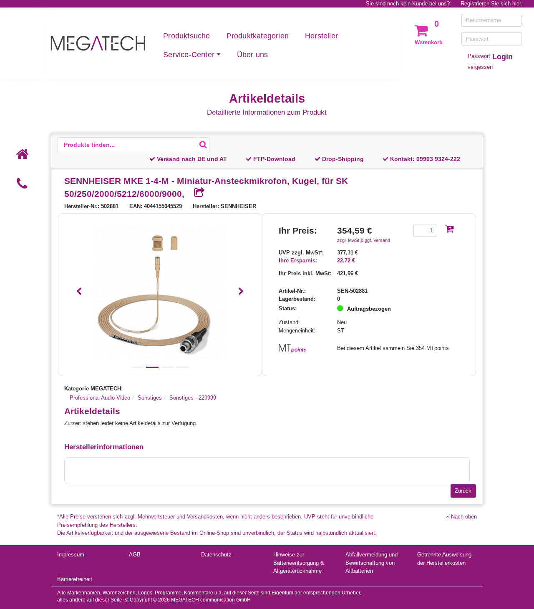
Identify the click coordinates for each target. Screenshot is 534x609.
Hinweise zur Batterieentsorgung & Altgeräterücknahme (298, 562)
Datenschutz (216, 554)
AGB (135, 554)
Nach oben (463, 516)
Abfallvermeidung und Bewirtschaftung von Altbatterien (371, 562)
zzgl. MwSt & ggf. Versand (363, 240)
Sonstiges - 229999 (192, 398)
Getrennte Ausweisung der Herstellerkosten (444, 558)
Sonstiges (150, 398)
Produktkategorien (258, 36)
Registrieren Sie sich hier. (491, 3)
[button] (79, 292)
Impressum (70, 554)
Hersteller (321, 36)
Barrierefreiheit (74, 579)
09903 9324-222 (438, 159)
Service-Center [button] (188, 54)
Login (502, 57)
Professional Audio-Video (100, 398)
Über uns (252, 54)
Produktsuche (186, 36)
